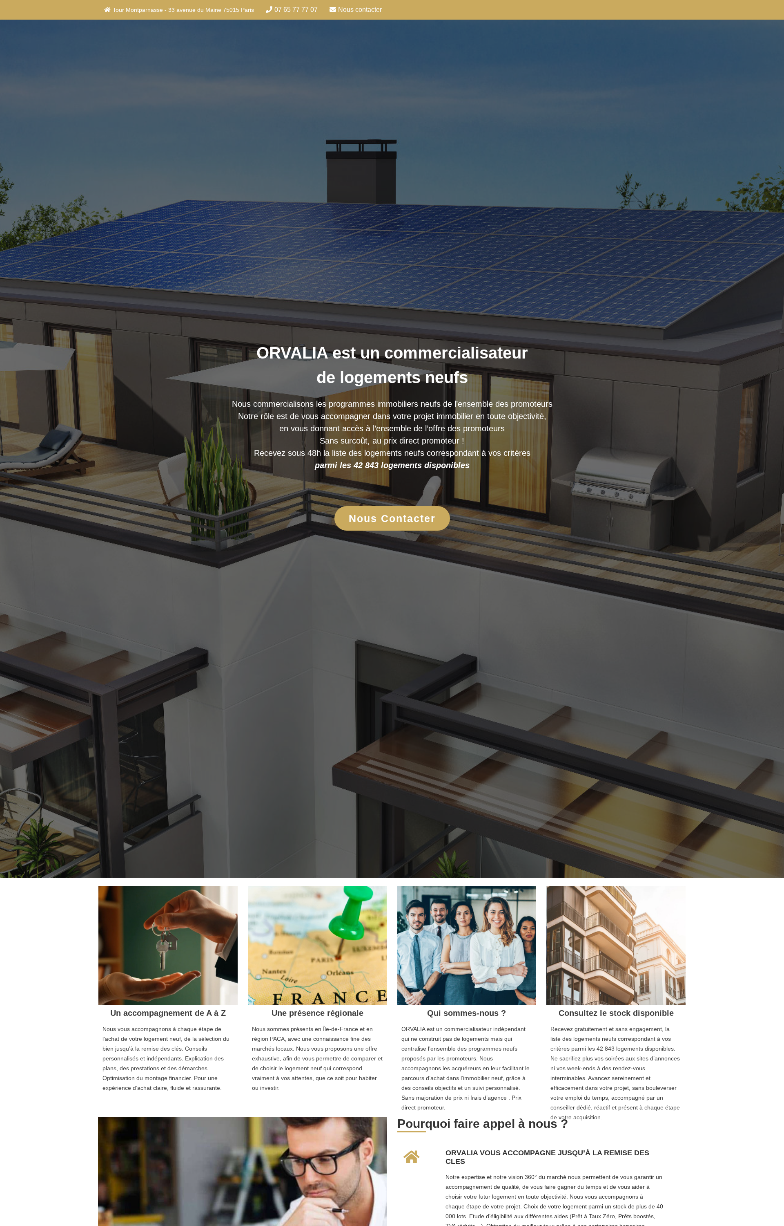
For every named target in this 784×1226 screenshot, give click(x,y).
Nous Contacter (392, 518)
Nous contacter (360, 9)
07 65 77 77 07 (296, 9)
